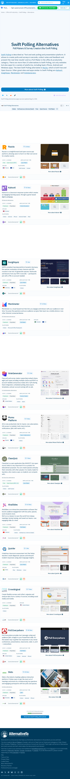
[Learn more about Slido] (4, 672)
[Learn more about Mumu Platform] (4, 418)
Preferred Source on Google (9, 768)
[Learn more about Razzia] (4, 147)
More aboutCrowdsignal (54, 614)
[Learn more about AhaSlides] (4, 505)
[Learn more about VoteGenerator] (4, 373)
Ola (13, 742)
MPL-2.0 (16, 483)
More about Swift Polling (34, 89)
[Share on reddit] (10, 95)
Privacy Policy (5, 759)
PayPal (22, 752)
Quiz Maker (24, 162)
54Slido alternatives (7, 687)
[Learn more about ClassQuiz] (4, 458)
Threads (22, 750)
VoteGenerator (30, 73)
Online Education (24, 206)
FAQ (2, 755)
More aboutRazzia (53, 171)
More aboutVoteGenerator (54, 398)
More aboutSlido (54, 697)
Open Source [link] (43, 109)
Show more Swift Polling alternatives (35, 717)
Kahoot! (59, 70)
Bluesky (16, 750)
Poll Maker (22, 322)
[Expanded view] (61, 105)
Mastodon (11, 750)
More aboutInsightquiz (54, 287)
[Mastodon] (8, 772)
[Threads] (15, 772)
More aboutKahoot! (54, 212)
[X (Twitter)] (5, 772)
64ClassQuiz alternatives (8, 477)
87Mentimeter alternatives (8, 316)
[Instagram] (18, 772)
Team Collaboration (25, 435)
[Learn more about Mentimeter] (4, 304)
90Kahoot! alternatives (7, 200)
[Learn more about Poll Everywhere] (4, 630)
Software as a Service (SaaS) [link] (25, 109)
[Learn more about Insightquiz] (4, 262)
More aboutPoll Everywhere (54, 655)
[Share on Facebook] (2, 95)
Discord (52, 748)
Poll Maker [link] (52, 109)
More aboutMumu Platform (54, 442)
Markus (19, 742)
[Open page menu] (68, 2)
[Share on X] (6, 95)
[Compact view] (63, 105)
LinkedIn (35, 750)
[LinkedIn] (22, 772)
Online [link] (14, 109)
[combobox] (49, 2)
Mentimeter (15, 73)
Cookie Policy (5, 761)
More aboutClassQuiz (53, 483)
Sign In (64, 2)
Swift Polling (6, 54)
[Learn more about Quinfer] (4, 549)
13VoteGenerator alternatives (9, 390)
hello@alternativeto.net (39, 748)
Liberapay (16, 752)
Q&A (21, 692)
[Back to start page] (3, 2)
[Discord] (2, 772)
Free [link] (37, 109)
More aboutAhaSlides (53, 529)
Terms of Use (5, 757)
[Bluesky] (12, 772)
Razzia (45, 67)
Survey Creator (24, 396)
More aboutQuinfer (54, 573)
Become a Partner (6, 766)
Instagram (28, 750)
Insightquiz (5, 73)
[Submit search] (39, 2)
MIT (15, 162)
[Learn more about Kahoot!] (4, 188)
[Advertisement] (35, 26)
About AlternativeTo (7, 763)
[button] (55, 153)
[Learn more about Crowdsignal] (4, 590)
